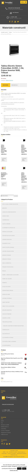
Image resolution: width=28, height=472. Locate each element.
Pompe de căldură (7, 278)
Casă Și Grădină (6, 223)
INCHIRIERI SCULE (6, 243)
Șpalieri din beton (6, 310)
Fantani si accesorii (7, 231)
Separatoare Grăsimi (7, 290)
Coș (2, 422)
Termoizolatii (5, 329)
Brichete (4, 208)
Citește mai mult (4, 159)
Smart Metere (6, 302)
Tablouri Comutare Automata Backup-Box (13, 325)
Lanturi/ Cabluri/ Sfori (8, 251)
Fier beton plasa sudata (8, 235)
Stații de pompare (6, 314)
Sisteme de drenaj (7, 298)
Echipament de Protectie (8, 227)
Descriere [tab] (5, 85)
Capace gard (5, 216)
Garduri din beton (6, 239)
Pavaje (4, 270)
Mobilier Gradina (6, 255)
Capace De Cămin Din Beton (9, 212)
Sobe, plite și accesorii (8, 306)
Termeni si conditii (5, 424)
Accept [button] (19, 468)
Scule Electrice (6, 286)
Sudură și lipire (6, 318)
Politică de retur (4, 434)
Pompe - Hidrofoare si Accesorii (10, 274)
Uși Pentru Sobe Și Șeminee (9, 341)
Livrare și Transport (5, 430)
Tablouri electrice (9, 80)
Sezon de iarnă (6, 294)
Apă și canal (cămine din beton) (10, 204)
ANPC (2, 420)
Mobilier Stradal (6, 259)
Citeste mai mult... (14, 470)
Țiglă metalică (6, 333)
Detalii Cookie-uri (5, 426)
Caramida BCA (5, 219)
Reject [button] (24, 468)
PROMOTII (4, 282)
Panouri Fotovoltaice (7, 266)
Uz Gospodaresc (6, 345)
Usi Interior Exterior (7, 337)
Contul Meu (3, 428)
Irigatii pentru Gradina (8, 247)
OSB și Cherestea (6, 263)
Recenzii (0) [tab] (14, 85)
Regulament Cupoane (6, 432)
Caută (16, 195)
